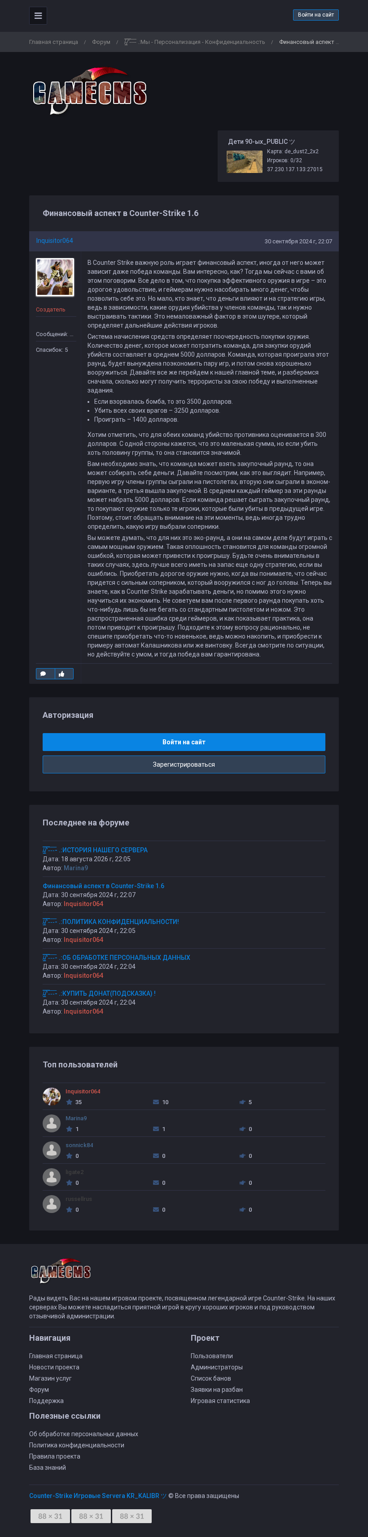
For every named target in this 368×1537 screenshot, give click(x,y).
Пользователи (212, 1356)
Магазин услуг (50, 1378)
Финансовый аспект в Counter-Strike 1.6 (103, 885)
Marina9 (76, 868)
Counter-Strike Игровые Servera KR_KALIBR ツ (98, 1495)
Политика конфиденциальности (76, 1445)
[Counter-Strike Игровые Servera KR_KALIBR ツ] (89, 91)
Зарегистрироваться (184, 764)
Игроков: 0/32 (284, 160)
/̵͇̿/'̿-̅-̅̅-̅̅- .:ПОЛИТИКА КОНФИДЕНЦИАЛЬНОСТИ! (111, 921)
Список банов (211, 1378)
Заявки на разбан (217, 1389)
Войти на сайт (316, 15)
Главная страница (53, 42)
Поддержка (46, 1400)
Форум (101, 42)
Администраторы (217, 1367)
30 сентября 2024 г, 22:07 (298, 241)
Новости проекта (54, 1367)
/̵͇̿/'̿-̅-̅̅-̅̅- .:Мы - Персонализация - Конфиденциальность (194, 42)
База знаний (47, 1467)
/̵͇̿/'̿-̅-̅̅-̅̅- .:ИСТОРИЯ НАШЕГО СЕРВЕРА (95, 850)
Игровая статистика (220, 1400)
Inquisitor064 (54, 240)
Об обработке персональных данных (83, 1434)
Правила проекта (54, 1456)
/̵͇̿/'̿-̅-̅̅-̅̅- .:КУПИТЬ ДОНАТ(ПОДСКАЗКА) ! (99, 993)
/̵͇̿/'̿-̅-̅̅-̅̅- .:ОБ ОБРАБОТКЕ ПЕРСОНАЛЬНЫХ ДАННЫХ (116, 957)
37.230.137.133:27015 (295, 169)
